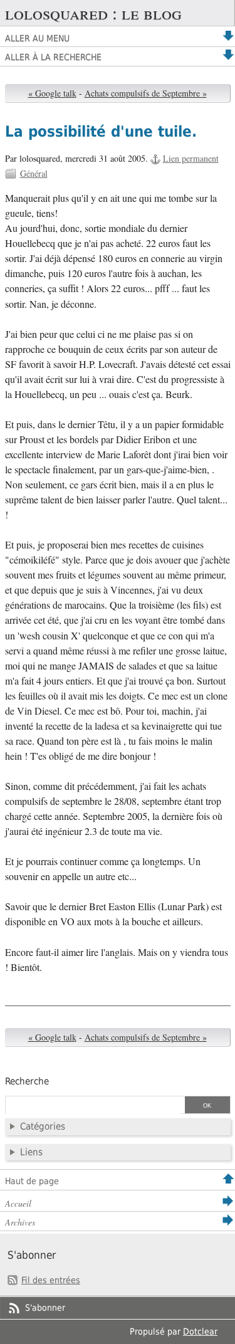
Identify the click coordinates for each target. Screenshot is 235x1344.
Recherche (27, 1081)
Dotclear (200, 1331)
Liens (31, 1152)
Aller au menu (37, 38)
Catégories (42, 1126)
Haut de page (32, 1181)
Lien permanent (191, 158)
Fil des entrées (50, 1280)
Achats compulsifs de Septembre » (146, 93)
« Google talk (52, 93)
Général (34, 173)
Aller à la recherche (53, 57)
